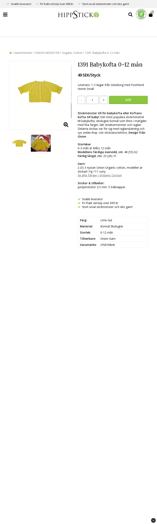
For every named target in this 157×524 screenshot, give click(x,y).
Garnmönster (23, 53)
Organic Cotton (72, 53)
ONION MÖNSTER (47, 53)
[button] (151, 14)
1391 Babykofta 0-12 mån (102, 53)
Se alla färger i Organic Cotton (100, 175)
